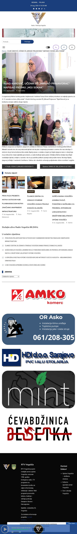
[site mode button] (48, 47)
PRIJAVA (42, 2)
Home (4, 51)
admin (70, 223)
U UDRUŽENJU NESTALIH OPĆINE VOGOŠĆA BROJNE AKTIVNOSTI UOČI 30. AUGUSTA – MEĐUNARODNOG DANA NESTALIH (38, 259)
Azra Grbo (21, 91)
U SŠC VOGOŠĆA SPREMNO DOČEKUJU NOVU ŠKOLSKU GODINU (25, 265)
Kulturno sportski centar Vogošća (67, 484)
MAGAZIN (31, 191)
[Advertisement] (38, 32)
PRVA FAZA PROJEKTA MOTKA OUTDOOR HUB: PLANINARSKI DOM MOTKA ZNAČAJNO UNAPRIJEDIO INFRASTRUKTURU (12, 204)
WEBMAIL (34, 2)
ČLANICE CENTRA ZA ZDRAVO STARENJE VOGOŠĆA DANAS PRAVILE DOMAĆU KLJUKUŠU (33, 245)
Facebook (64, 47)
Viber (56, 47)
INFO (6, 79)
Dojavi (72, 47)
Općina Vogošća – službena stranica (68, 476)
